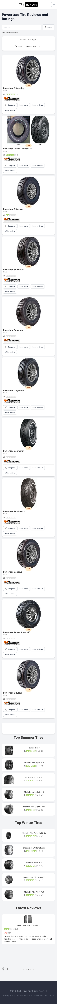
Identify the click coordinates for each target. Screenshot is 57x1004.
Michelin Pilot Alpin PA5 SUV (34, 833)
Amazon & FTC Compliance (42, 995)
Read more (23, 105)
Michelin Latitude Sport (34, 792)
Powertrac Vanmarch (13, 451)
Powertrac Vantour (12, 572)
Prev (3, 969)
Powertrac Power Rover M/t (16, 632)
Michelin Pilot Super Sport (34, 807)
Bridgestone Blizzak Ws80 (34, 877)
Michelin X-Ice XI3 (34, 862)
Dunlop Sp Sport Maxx (34, 777)
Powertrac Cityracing (13, 88)
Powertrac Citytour (12, 693)
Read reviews (37, 105)
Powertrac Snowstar (13, 269)
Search (49, 27)
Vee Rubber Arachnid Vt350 (28, 925)
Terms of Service (23, 995)
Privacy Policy (9, 995)
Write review (10, 110)
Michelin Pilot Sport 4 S (34, 762)
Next (6, 969)
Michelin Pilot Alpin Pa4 (34, 892)
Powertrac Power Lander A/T (17, 148)
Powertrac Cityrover (13, 209)
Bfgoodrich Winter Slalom (34, 848)
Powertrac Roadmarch (14, 511)
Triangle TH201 (34, 748)
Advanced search (10, 32)
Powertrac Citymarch (13, 390)
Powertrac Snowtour (13, 330)
